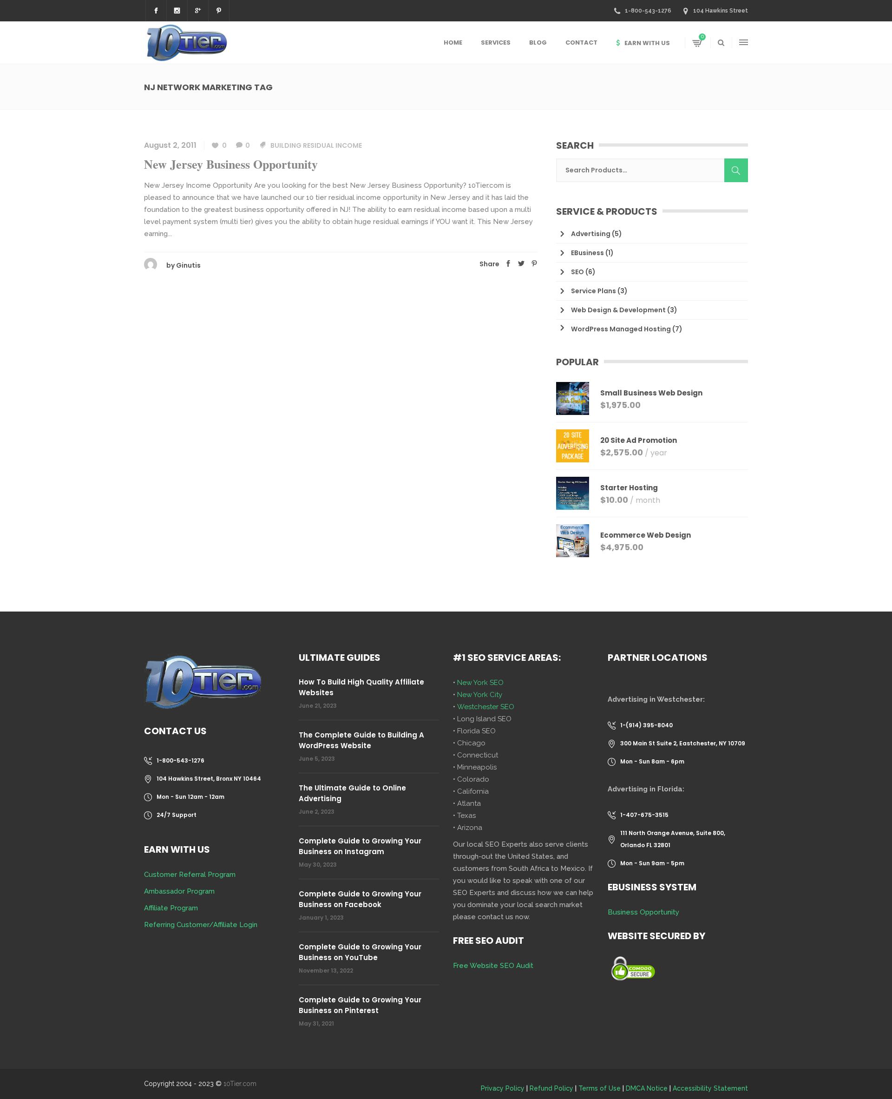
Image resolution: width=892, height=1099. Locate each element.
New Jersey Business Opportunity (231, 164)
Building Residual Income (316, 145)
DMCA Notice (647, 1088)
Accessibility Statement (710, 1088)
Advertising (590, 233)
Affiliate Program (171, 908)
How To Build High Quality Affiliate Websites (361, 687)
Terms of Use (599, 1088)
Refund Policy (551, 1088)
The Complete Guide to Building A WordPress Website (361, 740)
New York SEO (480, 682)
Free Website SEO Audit (493, 965)
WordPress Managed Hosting (621, 329)
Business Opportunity (643, 912)
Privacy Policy (503, 1088)
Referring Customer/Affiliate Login (200, 925)
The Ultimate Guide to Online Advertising (352, 793)
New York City (479, 695)
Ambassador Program (179, 891)
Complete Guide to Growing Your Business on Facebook (360, 899)
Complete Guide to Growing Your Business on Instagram (360, 846)
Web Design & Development (618, 310)
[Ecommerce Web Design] (572, 540)
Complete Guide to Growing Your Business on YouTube (360, 952)
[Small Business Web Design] (572, 398)
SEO (577, 271)
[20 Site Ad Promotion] (572, 445)
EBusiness (587, 252)
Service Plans (593, 291)
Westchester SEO (485, 707)
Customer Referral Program (190, 874)
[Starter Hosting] (572, 493)
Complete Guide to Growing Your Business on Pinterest (360, 1005)
